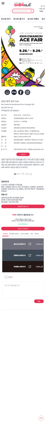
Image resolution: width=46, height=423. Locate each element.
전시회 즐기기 (19, 18)
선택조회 (31, 11)
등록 (39, 301)
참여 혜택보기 (23, 224)
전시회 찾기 (6, 18)
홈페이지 (7, 92)
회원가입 (42, 9)
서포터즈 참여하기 (23, 229)
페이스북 (21, 92)
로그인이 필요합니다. (12, 285)
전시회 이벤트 (33, 18)
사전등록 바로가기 (23, 206)
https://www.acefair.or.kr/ (22, 136)
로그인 (43, 6)
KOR (41, 11)
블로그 (14, 92)
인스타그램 (27, 92)
